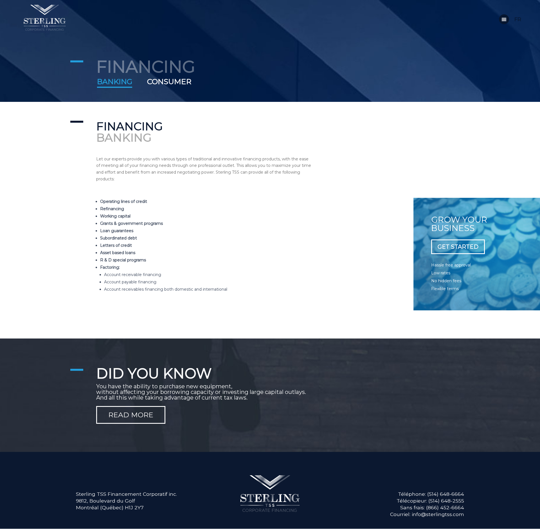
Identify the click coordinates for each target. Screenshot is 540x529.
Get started (458, 246)
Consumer (169, 81)
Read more (130, 415)
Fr (517, 19)
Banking (114, 82)
